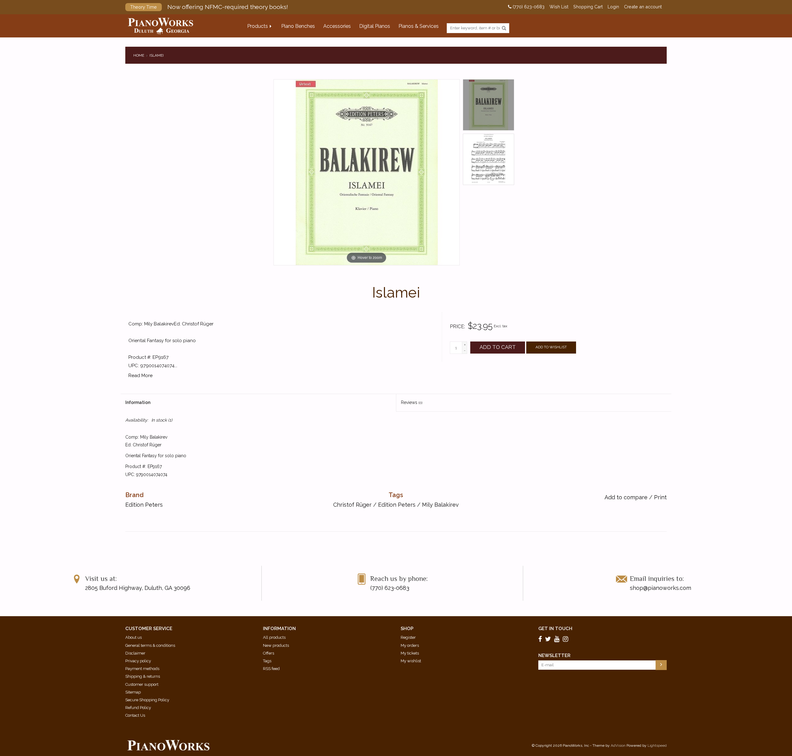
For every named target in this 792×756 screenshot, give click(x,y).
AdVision (618, 745)
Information (137, 402)
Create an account (643, 6)
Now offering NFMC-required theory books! (209, 6)
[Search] (504, 28)
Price (457, 326)
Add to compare (627, 497)
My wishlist (411, 661)
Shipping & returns (142, 676)
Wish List (558, 6)
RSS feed (271, 668)
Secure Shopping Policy (147, 700)
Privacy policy (138, 661)
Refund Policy (138, 707)
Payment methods (142, 668)
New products (276, 645)
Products (257, 26)
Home (138, 55)
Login (613, 6)
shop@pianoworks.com (660, 588)
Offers (268, 653)
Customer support (141, 684)
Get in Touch (555, 628)
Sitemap (133, 692)
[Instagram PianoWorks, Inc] (566, 639)
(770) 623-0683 (527, 6)
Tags (267, 661)
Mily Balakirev (440, 504)
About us (133, 637)
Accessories (337, 26)
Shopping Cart (588, 6)
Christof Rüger (352, 504)
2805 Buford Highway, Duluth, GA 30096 (137, 588)
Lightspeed (657, 745)
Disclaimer (135, 653)
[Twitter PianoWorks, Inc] (549, 639)
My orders (410, 645)
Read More (140, 375)
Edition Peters (396, 504)
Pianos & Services (418, 26)
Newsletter (554, 655)
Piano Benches (298, 26)
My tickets (410, 653)
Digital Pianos (374, 26)
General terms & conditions (150, 645)
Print (660, 497)
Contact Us (135, 715)
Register (408, 637)
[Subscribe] (661, 665)
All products (274, 637)
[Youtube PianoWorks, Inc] (558, 639)
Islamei (156, 55)
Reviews (411, 402)
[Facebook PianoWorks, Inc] (541, 639)
